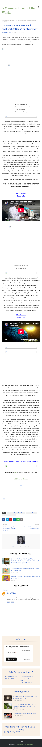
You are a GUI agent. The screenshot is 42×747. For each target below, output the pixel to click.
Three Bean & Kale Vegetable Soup (29, 679)
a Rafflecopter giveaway (21, 479)
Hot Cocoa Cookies (26, 682)
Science (8, 20)
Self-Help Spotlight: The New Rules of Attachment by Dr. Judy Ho (25, 577)
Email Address (11, 652)
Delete (12, 602)
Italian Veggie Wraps (27, 676)
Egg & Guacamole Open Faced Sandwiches (10, 677)
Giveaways (6, 515)
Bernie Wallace (11, 593)
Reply (8, 602)
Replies (10, 605)
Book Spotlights (12, 512)
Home (3, 20)
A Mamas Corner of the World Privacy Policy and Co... (12, 732)
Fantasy (34, 512)
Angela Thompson (7, 32)
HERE (15, 472)
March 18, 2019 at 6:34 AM (13, 595)
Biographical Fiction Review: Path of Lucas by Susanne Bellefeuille (25, 697)
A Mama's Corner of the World (25, 744)
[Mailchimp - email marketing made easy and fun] (27, 661)
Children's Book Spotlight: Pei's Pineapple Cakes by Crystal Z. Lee (25, 569)
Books (28, 512)
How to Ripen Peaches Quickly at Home (24, 713)
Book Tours (21, 512)
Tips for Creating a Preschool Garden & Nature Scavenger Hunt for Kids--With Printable (24, 706)
